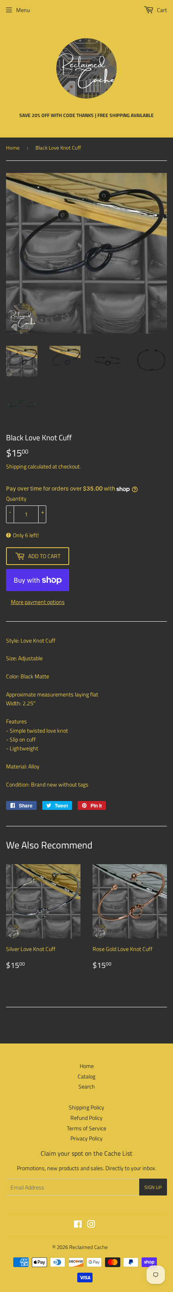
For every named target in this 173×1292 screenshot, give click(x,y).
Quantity (16, 498)
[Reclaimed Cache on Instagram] (91, 1225)
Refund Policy (86, 1117)
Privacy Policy (86, 1138)
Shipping (16, 466)
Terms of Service (86, 1128)
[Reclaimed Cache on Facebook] (78, 1225)
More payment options (38, 602)
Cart (161, 10)
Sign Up (153, 1187)
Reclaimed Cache (88, 1247)
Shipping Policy (86, 1107)
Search (86, 1086)
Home (13, 148)
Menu (23, 10)
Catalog (86, 1076)
